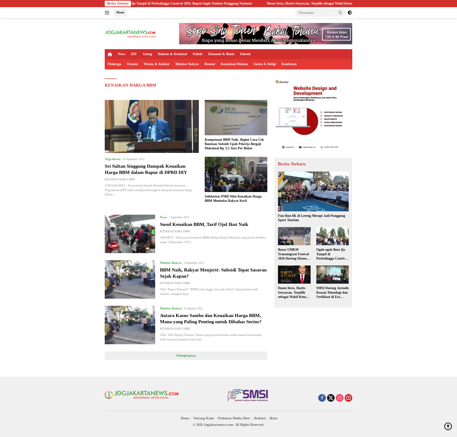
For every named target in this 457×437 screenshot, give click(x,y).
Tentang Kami (203, 418)
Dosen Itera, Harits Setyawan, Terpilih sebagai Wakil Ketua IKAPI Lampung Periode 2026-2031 (312, 3)
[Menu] (108, 13)
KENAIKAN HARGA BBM (120, 179)
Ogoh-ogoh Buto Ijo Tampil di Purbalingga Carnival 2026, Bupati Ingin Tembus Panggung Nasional (155, 3)
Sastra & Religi (265, 64)
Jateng (147, 54)
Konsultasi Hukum (234, 64)
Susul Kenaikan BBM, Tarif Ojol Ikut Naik (204, 224)
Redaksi (260, 418)
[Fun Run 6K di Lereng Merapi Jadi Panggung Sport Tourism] (313, 191)
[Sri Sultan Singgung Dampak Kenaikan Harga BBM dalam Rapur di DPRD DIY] (152, 126)
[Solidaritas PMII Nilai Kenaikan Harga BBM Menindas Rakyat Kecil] (236, 174)
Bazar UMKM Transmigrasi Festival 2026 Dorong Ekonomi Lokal (294, 254)
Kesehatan (289, 64)
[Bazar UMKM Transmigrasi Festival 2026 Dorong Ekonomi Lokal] (294, 236)
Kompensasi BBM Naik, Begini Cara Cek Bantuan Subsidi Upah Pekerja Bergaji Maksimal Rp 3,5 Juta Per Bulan (234, 144)
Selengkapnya (186, 355)
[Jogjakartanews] (131, 33)
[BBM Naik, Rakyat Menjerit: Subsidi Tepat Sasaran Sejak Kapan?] (130, 279)
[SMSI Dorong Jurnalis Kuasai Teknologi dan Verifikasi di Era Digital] (332, 274)
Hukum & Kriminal (172, 54)
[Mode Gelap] (350, 13)
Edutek (245, 54)
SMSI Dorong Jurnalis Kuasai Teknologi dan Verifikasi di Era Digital (332, 292)
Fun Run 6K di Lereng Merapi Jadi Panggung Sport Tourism (311, 218)
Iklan (273, 418)
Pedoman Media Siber (234, 418)
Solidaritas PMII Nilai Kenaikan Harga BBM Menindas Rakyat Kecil (233, 199)
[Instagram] (339, 398)
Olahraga (114, 64)
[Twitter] (331, 398)
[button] (340, 12)
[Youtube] (348, 398)
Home (120, 12)
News (121, 54)
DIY (134, 54)
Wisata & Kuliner (157, 64)
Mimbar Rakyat (187, 64)
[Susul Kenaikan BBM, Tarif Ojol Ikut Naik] (130, 234)
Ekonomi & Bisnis (221, 54)
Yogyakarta (113, 159)
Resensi (209, 64)
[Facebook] (322, 398)
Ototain (132, 64)
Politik (198, 54)
